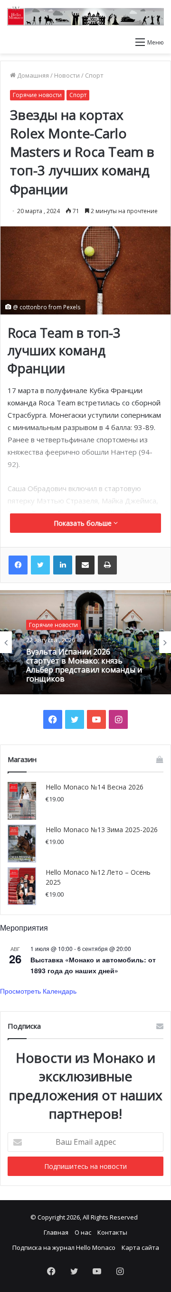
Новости (67, 75)
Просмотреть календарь (38, 991)
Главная (56, 1232)
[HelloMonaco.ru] (85, 16)
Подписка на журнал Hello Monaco (63, 1247)
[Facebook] (18, 565)
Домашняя (32, 75)
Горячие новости (37, 95)
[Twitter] (40, 565)
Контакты (112, 1232)
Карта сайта (140, 1247)
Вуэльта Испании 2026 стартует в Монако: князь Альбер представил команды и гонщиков (84, 665)
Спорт (94, 75)
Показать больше (84, 523)
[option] (85, 642)
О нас (83, 1232)
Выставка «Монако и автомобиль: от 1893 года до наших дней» (93, 965)
